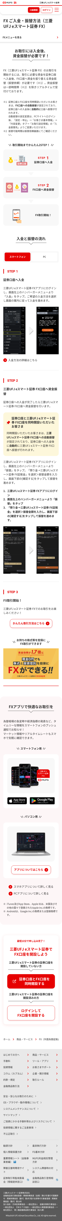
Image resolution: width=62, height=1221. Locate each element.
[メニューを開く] (56, 10)
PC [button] (44, 257)
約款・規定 (9, 1080)
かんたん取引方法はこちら (28, 623)
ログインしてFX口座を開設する (31, 1013)
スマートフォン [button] (17, 257)
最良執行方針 (39, 1146)
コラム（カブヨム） (13, 1073)
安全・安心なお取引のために (18, 1096)
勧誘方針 (8, 1146)
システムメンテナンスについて (19, 1109)
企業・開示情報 (40, 1073)
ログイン (47, 10)
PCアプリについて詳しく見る (31, 893)
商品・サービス (25, 1039)
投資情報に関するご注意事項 (18, 1127)
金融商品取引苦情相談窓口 (42, 1180)
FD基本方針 (38, 1152)
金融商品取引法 (11, 1086)
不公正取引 (9, 1134)
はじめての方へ (11, 1055)
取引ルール (38, 1080)
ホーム (6, 1039)
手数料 (6, 1061)
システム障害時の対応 (42, 1170)
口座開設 (34, 10)
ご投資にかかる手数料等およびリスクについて (27, 1121)
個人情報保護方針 (12, 1152)
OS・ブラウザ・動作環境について (21, 1102)
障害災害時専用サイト (13, 1170)
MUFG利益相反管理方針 (42, 1160)
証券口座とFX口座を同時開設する (34, 981)
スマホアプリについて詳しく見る (33, 886)
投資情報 (8, 1067)
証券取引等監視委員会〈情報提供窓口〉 (13, 1180)
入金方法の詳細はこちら (22, 360)
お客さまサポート (41, 1067)
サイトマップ (10, 1115)
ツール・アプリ (40, 1061)
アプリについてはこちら (28, 869)
